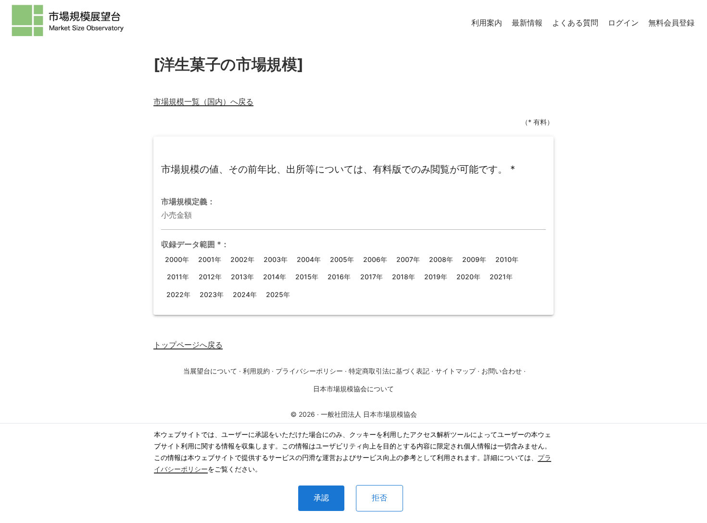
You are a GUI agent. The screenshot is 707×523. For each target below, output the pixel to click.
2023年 (212, 294)
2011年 (178, 277)
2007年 (408, 259)
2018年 (403, 277)
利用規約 (256, 371)
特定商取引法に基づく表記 (389, 371)
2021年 (501, 277)
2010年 (506, 259)
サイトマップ (455, 371)
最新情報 (527, 22)
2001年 (209, 259)
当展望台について (210, 371)
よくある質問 (575, 22)
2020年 (468, 277)
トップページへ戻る (188, 344)
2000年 (177, 259)
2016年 (339, 277)
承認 (321, 498)
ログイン (623, 22)
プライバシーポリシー (309, 371)
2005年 (342, 259)
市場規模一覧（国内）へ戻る (203, 101)
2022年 (178, 294)
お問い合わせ (501, 371)
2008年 (441, 259)
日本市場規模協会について (353, 389)
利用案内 (486, 22)
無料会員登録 (671, 22)
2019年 (435, 277)
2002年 (242, 259)
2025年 (278, 294)
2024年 (245, 294)
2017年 (371, 277)
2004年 (309, 259)
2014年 (274, 277)
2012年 (210, 277)
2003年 (276, 259)
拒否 (379, 498)
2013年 (242, 277)
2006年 (375, 259)
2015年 (306, 277)
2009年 (474, 259)
